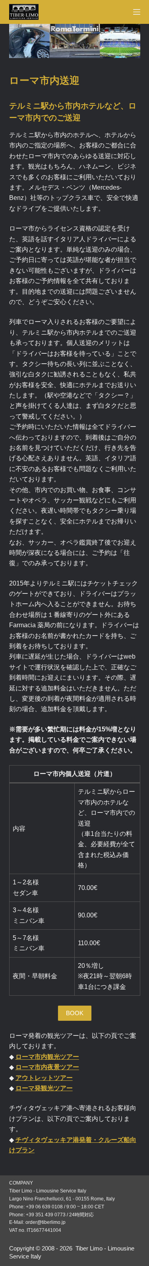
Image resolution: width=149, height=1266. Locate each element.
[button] (75, 1013)
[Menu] (136, 12)
